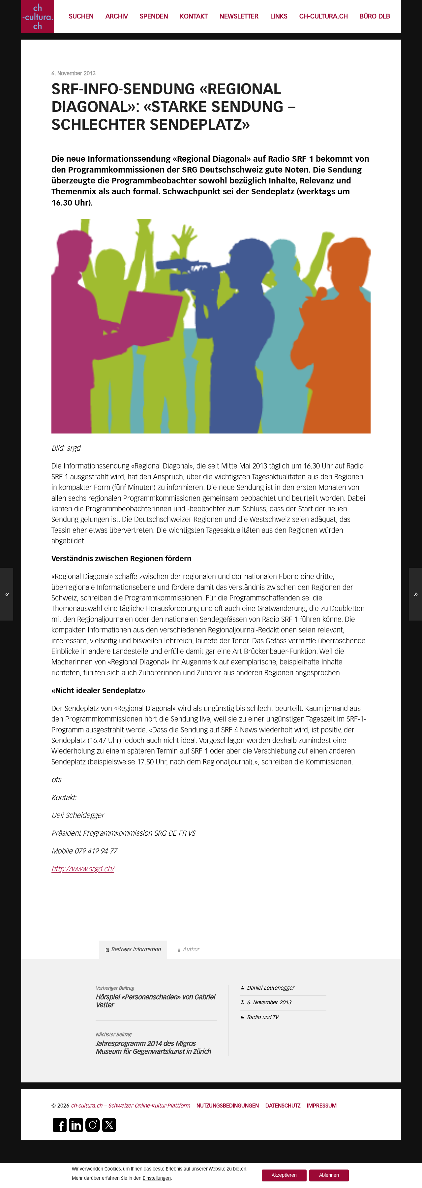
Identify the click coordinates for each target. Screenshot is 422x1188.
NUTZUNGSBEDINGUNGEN (227, 1106)
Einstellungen (157, 1178)
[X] (109, 1125)
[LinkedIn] (76, 1125)
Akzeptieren (284, 1175)
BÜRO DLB (375, 17)
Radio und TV (262, 1017)
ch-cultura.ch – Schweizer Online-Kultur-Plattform (130, 1106)
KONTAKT (194, 17)
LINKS (278, 17)
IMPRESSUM (322, 1106)
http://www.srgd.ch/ (82, 869)
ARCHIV (117, 17)
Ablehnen (329, 1175)
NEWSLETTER (239, 17)
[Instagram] (92, 1125)
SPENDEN (154, 17)
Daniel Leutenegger (270, 988)
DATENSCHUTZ (282, 1106)
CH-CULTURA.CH (323, 17)
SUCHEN (81, 17)
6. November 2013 (269, 1003)
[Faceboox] (59, 1125)
